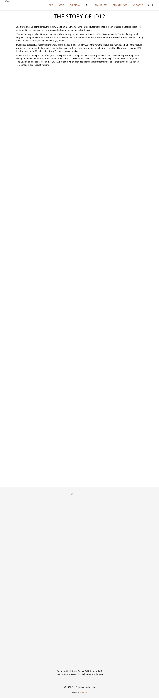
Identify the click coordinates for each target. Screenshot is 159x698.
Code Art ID (83, 692)
